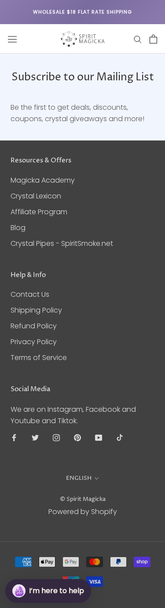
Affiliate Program (39, 212)
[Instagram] (56, 437)
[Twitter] (35, 437)
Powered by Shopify (82, 512)
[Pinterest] (77, 437)
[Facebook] (14, 437)
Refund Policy (34, 326)
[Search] (138, 39)
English (79, 478)
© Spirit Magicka (83, 499)
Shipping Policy (36, 310)
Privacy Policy (34, 342)
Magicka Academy (43, 180)
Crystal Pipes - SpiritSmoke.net (62, 243)
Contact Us (30, 294)
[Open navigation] (12, 39)
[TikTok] (119, 437)
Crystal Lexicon (36, 196)
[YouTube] (98, 437)
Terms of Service (39, 358)
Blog (18, 228)
